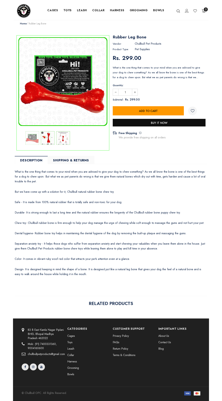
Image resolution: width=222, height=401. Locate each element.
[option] (62, 81)
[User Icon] (187, 10)
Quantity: (118, 85)
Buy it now (159, 123)
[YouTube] (41, 366)
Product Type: (121, 49)
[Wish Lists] (192, 111)
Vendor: (117, 44)
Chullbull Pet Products (148, 44)
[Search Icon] (178, 11)
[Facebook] (25, 366)
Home (23, 23)
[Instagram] (33, 366)
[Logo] (28, 11)
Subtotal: (118, 99)
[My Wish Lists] (195, 11)
